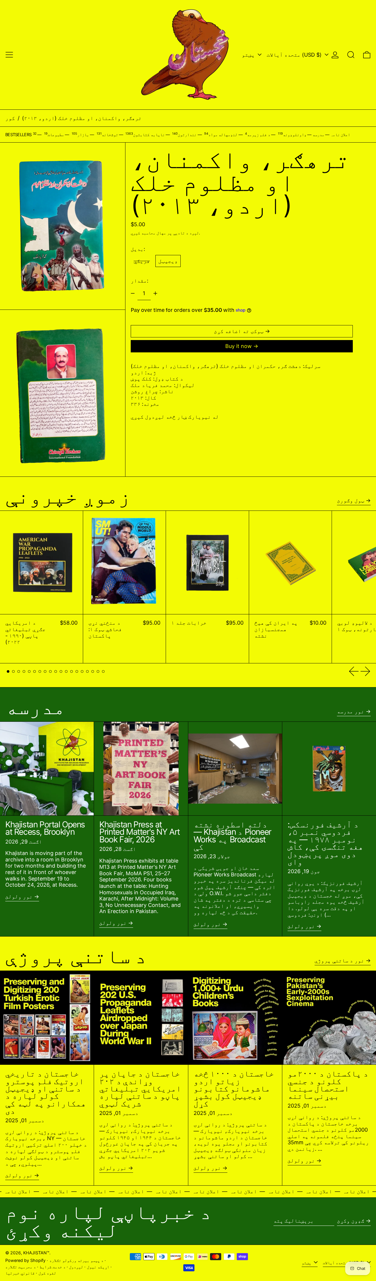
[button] (351, 54)
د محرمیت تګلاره (20, 1266)
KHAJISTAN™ (36, 1252)
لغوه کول (47, 1272)
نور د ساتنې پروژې (339, 960)
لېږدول (76, 1266)
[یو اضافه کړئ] (155, 293)
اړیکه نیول (98, 1266)
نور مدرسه (350, 711)
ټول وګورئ (350, 500)
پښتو (249, 55)
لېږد (194, 232)
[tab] (8, 671)
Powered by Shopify (25, 1260)
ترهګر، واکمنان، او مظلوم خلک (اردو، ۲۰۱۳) (82, 118)
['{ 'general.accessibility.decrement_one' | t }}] (132, 293)
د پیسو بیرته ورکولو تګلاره (76, 1260)
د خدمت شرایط (53, 1266)
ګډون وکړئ (350, 1221)
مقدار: (139, 281)
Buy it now (238, 346)
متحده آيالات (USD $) (295, 55)
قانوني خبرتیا (20, 1272)
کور (10, 118)
